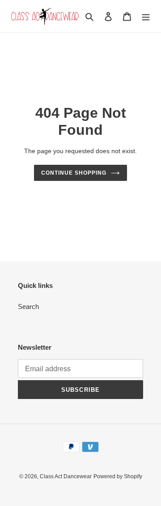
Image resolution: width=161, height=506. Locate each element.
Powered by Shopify (117, 476)
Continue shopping (73, 173)
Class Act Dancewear (66, 476)
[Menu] (145, 16)
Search (28, 306)
